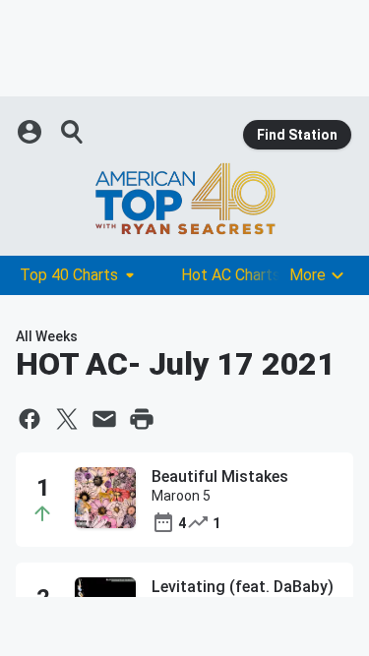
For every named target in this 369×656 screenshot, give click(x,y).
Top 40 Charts (69, 275)
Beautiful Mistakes (220, 476)
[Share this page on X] (67, 419)
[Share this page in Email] (104, 419)
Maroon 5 (181, 496)
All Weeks (47, 336)
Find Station (297, 135)
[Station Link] (184, 198)
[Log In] (31, 132)
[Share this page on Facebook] (29, 419)
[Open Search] (73, 132)
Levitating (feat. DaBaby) (243, 586)
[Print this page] (141, 419)
